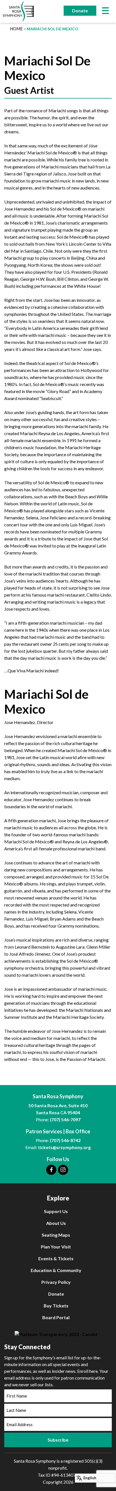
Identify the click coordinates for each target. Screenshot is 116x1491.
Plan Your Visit (56, 1246)
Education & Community (56, 1270)
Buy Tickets (56, 1305)
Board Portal (56, 1317)
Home (16, 28)
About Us (56, 1223)
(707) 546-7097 (65, 1119)
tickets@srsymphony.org (64, 1147)
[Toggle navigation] (105, 11)
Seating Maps (56, 1234)
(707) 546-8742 (65, 1140)
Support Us (56, 1211)
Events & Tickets (55, 1258)
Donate (80, 10)
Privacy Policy (56, 1282)
